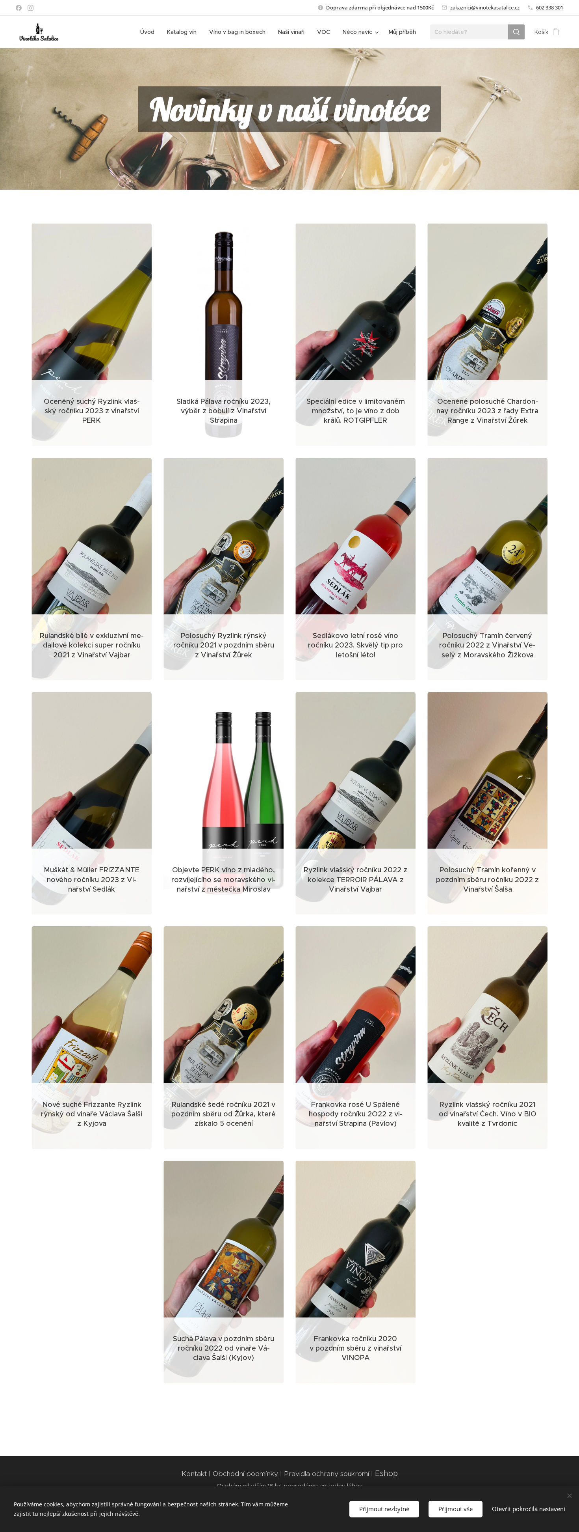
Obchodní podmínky (245, 1473)
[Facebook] (19, 8)
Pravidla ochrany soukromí (326, 1473)
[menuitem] (149, 32)
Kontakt (194, 1473)
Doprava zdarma (347, 7)
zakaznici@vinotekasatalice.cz (485, 7)
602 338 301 (549, 7)
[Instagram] (30, 8)
